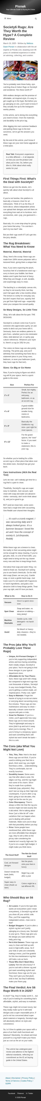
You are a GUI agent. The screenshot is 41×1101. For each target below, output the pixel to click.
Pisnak (20, 6)
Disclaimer (16, 1078)
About (7, 1078)
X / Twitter (29, 1093)
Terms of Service (12, 1081)
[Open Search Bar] (36, 18)
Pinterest (20, 1093)
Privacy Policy (28, 1078)
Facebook (11, 1093)
